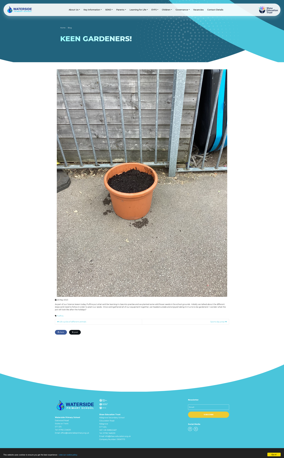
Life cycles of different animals (72, 322)
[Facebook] (190, 429)
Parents (120, 10)
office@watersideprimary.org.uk (75, 433)
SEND (108, 10)
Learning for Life (138, 10)
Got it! (274, 454)
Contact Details (215, 10)
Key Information (92, 10)
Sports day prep (217, 322)
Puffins (60, 316)
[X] (196, 429)
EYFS (154, 10)
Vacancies (198, 10)
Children (166, 10)
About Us (73, 10)
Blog (70, 28)
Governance (182, 10)
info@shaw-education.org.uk (118, 436)
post (76, 332)
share (61, 332)
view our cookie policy (68, 454)
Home (62, 28)
